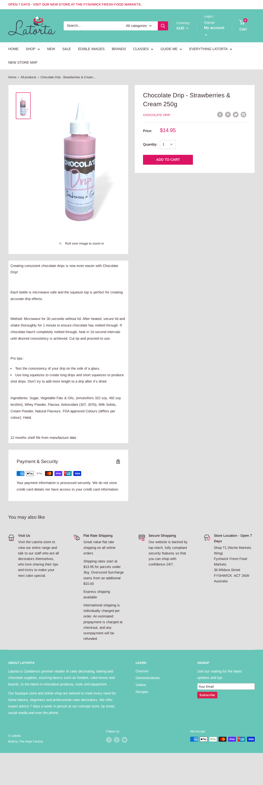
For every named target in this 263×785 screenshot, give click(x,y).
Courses (142, 671)
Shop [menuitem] (30, 49)
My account (214, 28)
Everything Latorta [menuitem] (208, 49)
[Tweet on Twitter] (236, 114)
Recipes (142, 692)
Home (12, 77)
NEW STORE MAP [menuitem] (22, 62)
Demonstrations (148, 678)
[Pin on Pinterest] (228, 114)
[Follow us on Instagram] (117, 740)
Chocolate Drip (156, 114)
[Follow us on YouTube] (124, 740)
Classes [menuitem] (141, 49)
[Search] (163, 25)
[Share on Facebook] (220, 114)
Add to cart (168, 159)
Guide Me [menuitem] (169, 49)
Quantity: (150, 144)
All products (28, 77)
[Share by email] (243, 114)
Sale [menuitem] (66, 49)
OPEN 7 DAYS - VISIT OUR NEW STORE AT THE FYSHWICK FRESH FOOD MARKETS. (75, 4)
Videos (141, 685)
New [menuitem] (51, 49)
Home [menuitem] (13, 49)
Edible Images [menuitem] (91, 49)
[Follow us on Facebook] (109, 740)
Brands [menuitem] (119, 49)
